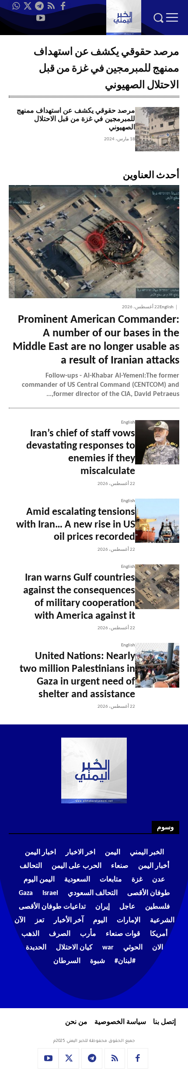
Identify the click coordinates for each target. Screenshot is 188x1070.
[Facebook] (63, 6)
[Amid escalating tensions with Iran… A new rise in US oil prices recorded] (157, 521)
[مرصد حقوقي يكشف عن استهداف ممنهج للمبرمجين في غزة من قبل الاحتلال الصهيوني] (157, 129)
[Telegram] (39, 6)
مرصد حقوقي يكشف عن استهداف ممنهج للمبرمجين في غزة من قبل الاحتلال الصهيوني (76, 119)
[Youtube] (40, 18)
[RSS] (51, 6)
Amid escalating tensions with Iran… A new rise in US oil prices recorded (75, 525)
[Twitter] (27, 6)
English (167, 307)
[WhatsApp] (16, 6)
